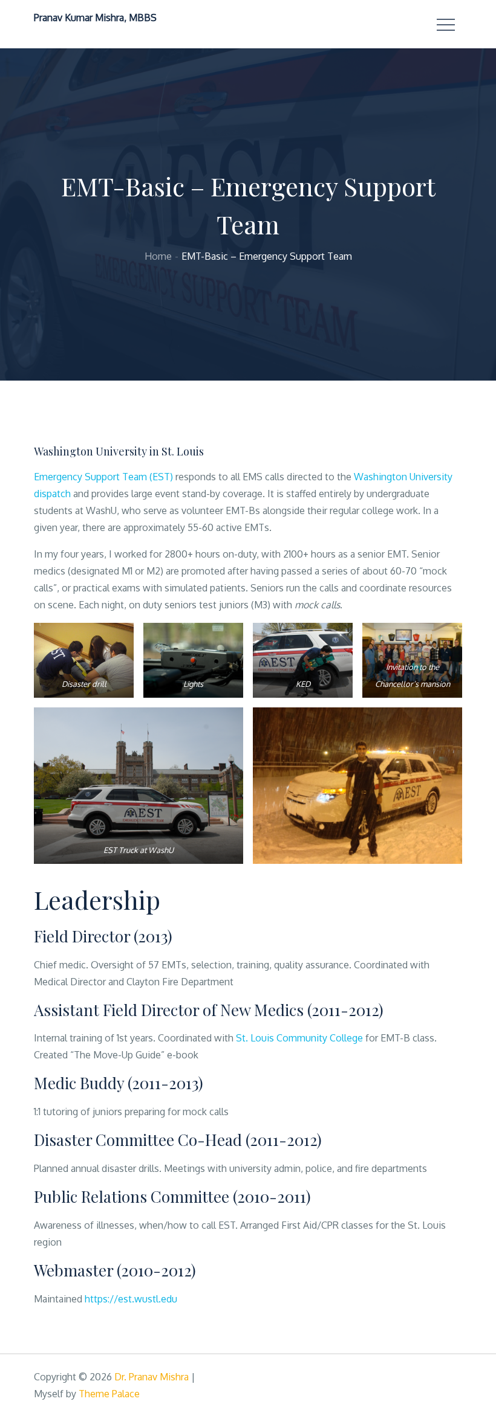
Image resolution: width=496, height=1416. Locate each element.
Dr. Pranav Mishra (151, 1377)
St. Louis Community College (299, 1038)
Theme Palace (109, 1394)
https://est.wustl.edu (131, 1299)
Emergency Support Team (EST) (104, 477)
